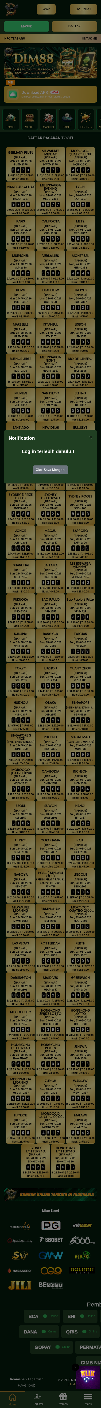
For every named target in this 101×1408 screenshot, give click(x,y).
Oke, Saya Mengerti (50, 470)
